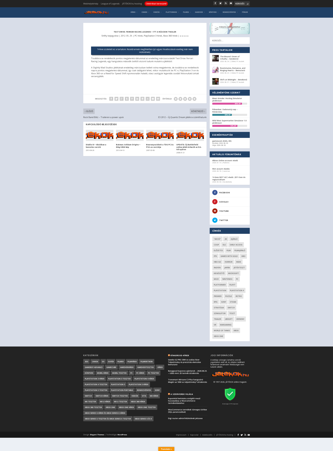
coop (216, 244)
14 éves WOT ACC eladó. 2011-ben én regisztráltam (228, 178)
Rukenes (226, 163)
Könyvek (213, 12)
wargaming (225, 324)
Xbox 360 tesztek (93, 407)
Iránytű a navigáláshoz (229, 27)
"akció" (217, 239)
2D (226, 239)
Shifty (104, 35)
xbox (236, 330)
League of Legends (110, 3)
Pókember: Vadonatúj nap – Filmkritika (225, 110)
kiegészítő (219, 273)
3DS (86, 361)
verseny (240, 319)
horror (228, 262)
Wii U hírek (105, 401)
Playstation (220, 290)
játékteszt (239, 267)
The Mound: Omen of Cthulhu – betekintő (230, 57)
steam (233, 302)
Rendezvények (229, 12)
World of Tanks (222, 330)
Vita (144, 396)
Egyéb (111, 361)
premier (218, 296)
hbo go (217, 262)
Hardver (199, 12)
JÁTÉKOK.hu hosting (132, 3)
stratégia (219, 307)
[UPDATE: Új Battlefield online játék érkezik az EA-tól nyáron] (190, 135)
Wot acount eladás (221, 169)
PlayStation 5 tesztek (96, 390)
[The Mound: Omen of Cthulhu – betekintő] (215, 58)
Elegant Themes (97, 434)
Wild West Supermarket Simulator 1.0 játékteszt (229, 121)
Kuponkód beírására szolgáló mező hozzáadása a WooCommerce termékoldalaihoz (184, 400)
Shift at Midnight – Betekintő (233, 79)
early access (236, 244)
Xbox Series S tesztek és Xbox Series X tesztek (108, 418)
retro (239, 296)
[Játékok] (230, 376)
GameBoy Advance (94, 367)
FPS (215, 256)
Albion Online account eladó (225, 160)
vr (215, 324)
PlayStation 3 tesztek (119, 378)
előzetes (218, 250)
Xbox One (218, 336)
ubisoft (229, 319)
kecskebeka (227, 182)
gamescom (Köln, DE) (221, 141)
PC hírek (139, 35)
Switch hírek (102, 396)
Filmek (186, 12)
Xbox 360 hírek (170, 35)
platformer (220, 284)
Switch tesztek (120, 396)
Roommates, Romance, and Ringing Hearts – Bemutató (232, 69)
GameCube (111, 367)
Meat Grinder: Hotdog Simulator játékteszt (227, 99)
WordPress (122, 434)
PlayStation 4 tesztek (96, 384)
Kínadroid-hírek (180, 355)
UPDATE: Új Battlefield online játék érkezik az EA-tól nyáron (189, 147)
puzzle (228, 296)
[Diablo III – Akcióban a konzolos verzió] (99, 135)
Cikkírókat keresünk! (156, 3)
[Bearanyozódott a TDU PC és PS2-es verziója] (160, 135)
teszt (232, 313)
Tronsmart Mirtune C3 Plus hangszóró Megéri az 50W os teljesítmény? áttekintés (187, 380)
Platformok (171, 12)
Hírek (133, 12)
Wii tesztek (90, 401)
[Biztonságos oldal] (230, 401)
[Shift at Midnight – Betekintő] (215, 81)
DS (103, 361)
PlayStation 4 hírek (144, 378)
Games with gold (229, 256)
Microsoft (233, 273)
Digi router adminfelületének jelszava (185, 418)
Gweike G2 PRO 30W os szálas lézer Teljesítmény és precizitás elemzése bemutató (184, 362)
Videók (156, 12)
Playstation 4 (237, 290)
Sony (223, 302)
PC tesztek (240, 61)
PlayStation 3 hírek (153, 35)
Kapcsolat (194, 435)
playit (232, 284)
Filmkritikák (146, 361)
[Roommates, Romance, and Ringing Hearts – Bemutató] (215, 70)
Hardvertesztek (145, 367)
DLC (224, 244)
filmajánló (239, 250)
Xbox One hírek (126, 407)
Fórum (245, 12)
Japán (227, 267)
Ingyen (217, 267)
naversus (226, 171)
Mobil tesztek (119, 373)
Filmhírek (132, 361)
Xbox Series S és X (143, 418)
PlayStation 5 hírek (138, 384)
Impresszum (181, 435)
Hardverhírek (127, 367)
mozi (216, 279)
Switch (231, 307)
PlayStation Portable (122, 390)
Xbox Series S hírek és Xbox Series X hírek (105, 413)
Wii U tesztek (120, 401)
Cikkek (144, 12)
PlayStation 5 (118, 384)
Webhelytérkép (90, 3)
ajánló (234, 239)
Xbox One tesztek (147, 407)
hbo (243, 256)
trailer (217, 319)
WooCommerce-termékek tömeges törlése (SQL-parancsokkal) (187, 410)
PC (237, 279)
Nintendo (227, 279)
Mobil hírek (102, 373)
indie (238, 262)
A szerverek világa (182, 394)
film (229, 250)
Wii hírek (154, 396)
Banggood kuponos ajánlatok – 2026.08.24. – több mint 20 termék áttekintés (187, 372)
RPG (215, 302)
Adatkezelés (207, 435)
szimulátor (220, 313)
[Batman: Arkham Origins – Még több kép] (130, 135)
